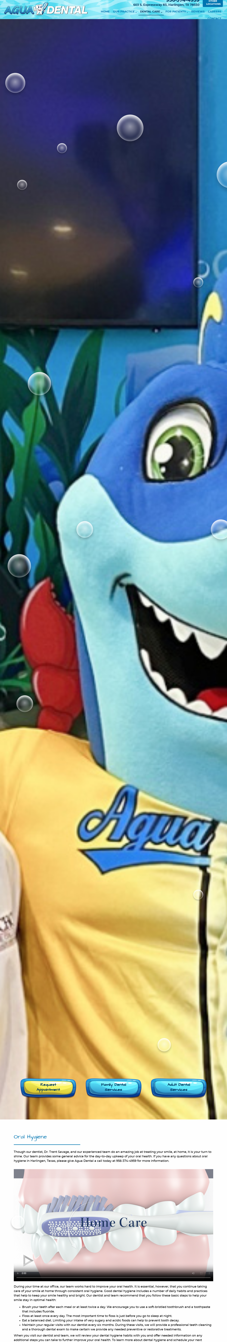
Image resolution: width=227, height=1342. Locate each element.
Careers (214, 11)
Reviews (198, 11)
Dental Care (150, 11)
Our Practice (124, 11)
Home (105, 11)
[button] (48, 1088)
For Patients (176, 11)
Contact (214, 18)
